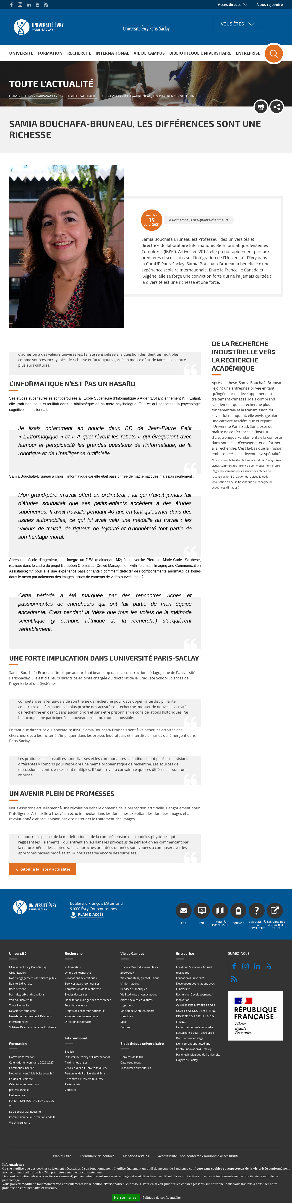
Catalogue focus (130, 1062)
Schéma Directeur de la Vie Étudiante (32, 1027)
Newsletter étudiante (22, 1011)
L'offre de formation (21, 1057)
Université (21, 53)
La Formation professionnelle (194, 1027)
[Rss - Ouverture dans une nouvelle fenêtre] (46, 4)
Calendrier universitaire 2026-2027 (31, 1062)
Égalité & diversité (20, 983)
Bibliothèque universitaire (200, 53)
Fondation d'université (190, 978)
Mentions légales (136, 1156)
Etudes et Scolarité (21, 1079)
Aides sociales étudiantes (136, 1000)
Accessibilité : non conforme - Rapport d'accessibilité (198, 1156)
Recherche (79, 53)
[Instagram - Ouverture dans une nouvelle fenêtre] (20, 4)
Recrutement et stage (189, 1038)
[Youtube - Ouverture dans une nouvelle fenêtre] (37, 4)
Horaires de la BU (131, 1057)
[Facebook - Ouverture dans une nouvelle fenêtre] (11, 4)
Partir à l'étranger (76, 1062)
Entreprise (248, 53)
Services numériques (133, 989)
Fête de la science (76, 1005)
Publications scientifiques (81, 978)
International (112, 53)
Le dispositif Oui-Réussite (25, 1112)
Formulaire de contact (97, 1156)
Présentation (73, 967)
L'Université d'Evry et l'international (87, 1057)
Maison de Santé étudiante (137, 1011)
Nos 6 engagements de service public (33, 978)
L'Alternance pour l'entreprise (195, 1033)
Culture (125, 1027)
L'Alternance (17, 1095)
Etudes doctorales (76, 994)
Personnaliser (126, 1197)
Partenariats (73, 1084)
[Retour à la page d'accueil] (38, 25)
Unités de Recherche (78, 973)
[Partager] (276, 106)
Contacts (70, 1090)
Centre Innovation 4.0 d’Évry (193, 1049)
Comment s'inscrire (21, 1068)
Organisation (17, 973)
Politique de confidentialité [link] (162, 1197)
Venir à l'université (21, 1000)
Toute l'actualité (82, 96)
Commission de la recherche (83, 989)
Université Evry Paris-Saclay (33, 96)
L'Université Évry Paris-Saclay (28, 967)
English (69, 1052)
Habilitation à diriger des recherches (88, 1000)
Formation (50, 53)
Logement (126, 1005)
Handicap (126, 1016)
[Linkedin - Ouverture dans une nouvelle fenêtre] (28, 4)
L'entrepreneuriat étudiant (193, 1044)
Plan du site (62, 1156)
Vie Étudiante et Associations (138, 994)
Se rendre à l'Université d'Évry (84, 1079)
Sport (123, 1022)
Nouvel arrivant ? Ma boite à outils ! (31, 1073)
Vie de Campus (149, 53)
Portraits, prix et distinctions (26, 994)
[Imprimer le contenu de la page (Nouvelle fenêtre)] (260, 106)
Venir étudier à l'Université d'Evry (86, 1068)
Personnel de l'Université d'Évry (85, 1073)
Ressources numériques (135, 1068)
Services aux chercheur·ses (82, 983)
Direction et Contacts (78, 1022)
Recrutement (17, 989)
